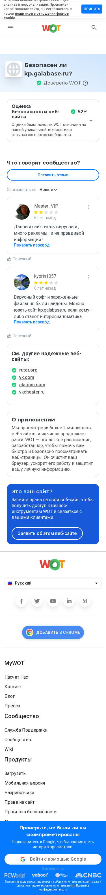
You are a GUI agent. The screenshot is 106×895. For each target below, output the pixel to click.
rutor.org (28, 370)
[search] (94, 27)
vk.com (26, 377)
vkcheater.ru (32, 392)
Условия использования (57, 885)
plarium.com (32, 384)
